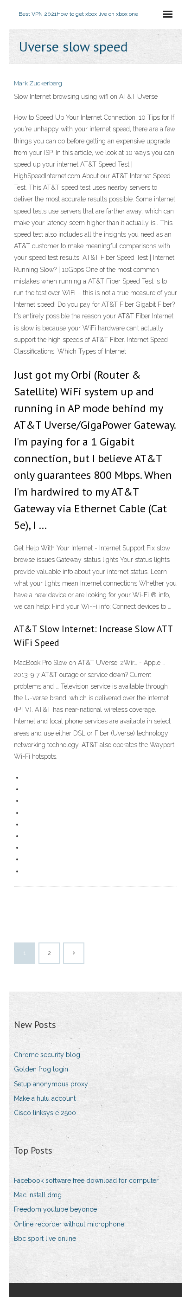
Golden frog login (41, 1069)
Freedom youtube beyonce (55, 1209)
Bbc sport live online (45, 1238)
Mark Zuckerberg (38, 83)
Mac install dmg (38, 1195)
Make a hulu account (45, 1098)
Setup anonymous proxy (51, 1084)
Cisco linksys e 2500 (45, 1112)
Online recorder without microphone (69, 1224)
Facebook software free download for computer (86, 1180)
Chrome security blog (47, 1054)
